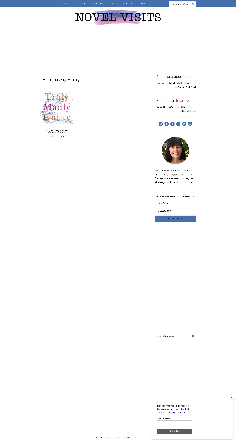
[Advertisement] (118, 49)
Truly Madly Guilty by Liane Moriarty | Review (56, 131)
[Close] (232, 398)
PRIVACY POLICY (131, 438)
